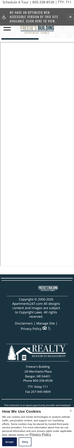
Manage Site (45, 323)
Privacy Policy (31, 329)
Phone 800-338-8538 (38, 381)
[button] (70, 17)
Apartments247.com (27, 304)
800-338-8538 (51, 2)
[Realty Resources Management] (37, 352)
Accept (9, 442)
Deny (25, 442)
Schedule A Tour (16, 2)
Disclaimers (24, 323)
